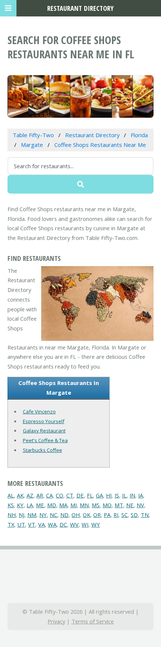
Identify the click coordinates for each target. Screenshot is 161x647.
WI (85, 524)
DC (63, 524)
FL (90, 495)
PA (107, 514)
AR (39, 495)
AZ (30, 495)
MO (107, 505)
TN (145, 514)
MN (84, 505)
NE (130, 505)
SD (134, 514)
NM (31, 514)
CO (59, 495)
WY (95, 524)
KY (20, 505)
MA (63, 505)
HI (109, 495)
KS (10, 505)
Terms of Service (93, 621)
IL (124, 495)
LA (30, 505)
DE (80, 495)
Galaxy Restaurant (44, 430)
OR (97, 514)
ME (40, 505)
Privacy (56, 621)
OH (76, 514)
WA (52, 524)
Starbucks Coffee (42, 450)
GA (99, 495)
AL (10, 495)
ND (64, 514)
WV (74, 524)
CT (69, 495)
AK (20, 495)
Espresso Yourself (43, 421)
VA (41, 524)
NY (43, 514)
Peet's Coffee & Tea (45, 440)
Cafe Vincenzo (39, 411)
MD (51, 505)
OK (86, 514)
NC (53, 514)
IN (132, 495)
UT (21, 524)
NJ (21, 514)
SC (124, 514)
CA (49, 495)
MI (73, 505)
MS (96, 505)
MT (119, 505)
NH (11, 514)
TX (10, 524)
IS (117, 495)
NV (140, 505)
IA (140, 495)
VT (31, 524)
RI (115, 514)
